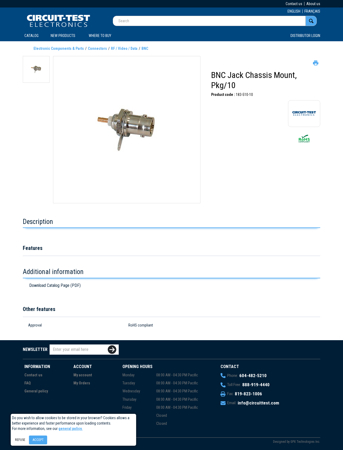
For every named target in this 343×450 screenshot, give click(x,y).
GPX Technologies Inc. (305, 442)
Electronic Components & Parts (58, 48)
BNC (144, 48)
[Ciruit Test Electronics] (58, 20)
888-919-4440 (256, 384)
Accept (38, 440)
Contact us (294, 4)
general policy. (70, 428)
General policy (36, 391)
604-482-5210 (253, 375)
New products (63, 35)
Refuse (20, 440)
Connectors (97, 48)
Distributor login (305, 35)
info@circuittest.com (258, 403)
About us (313, 4)
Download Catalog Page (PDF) (55, 285)
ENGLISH (294, 11)
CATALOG (31, 35)
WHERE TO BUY (100, 35)
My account (82, 375)
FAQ (27, 383)
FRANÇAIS (312, 11)
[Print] (315, 62)
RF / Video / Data (124, 48)
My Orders (81, 383)
